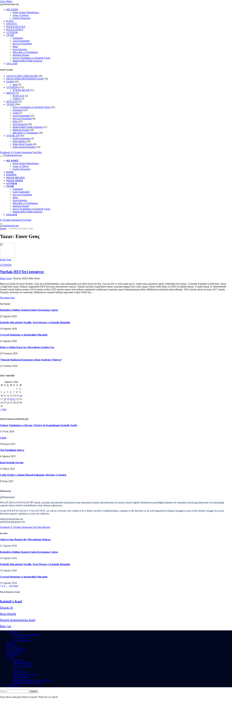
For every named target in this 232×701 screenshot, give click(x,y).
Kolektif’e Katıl (11, 601)
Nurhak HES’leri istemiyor (22, 272)
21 (14, 399)
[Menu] (1, 156)
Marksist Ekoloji (21, 55)
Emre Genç (5, 259)
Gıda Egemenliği (21, 40)
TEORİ (10, 35)
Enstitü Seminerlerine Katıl (17, 620)
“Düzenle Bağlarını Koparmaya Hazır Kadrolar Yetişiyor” (31, 359)
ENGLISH (11, 63)
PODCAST (18, 95)
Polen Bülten (19, 141)
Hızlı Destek (8, 613)
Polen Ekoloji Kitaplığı (24, 147)
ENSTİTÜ (11, 23)
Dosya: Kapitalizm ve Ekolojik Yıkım (31, 58)
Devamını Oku (7, 297)
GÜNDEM (12, 32)
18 (5, 399)
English (10, 81)
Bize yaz (5, 626)
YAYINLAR (12, 135)
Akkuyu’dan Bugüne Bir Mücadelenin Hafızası (25, 539)
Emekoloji (18, 38)
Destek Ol (6, 607)
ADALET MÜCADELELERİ (21, 76)
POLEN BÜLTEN (15, 26)
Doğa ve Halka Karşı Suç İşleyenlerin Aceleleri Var (27, 347)
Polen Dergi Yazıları (23, 144)
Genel (16, 113)
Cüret (3, 437)
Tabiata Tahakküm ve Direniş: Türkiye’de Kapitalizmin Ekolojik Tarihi (38, 425)
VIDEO (17, 98)
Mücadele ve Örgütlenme (25, 52)
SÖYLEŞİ (11, 101)
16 (20, 395)
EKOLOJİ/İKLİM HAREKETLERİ (24, 78)
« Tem (3, 409)
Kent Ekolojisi (20, 49)
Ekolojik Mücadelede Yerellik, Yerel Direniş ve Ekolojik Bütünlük (35, 322)
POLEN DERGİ (14, 29)
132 (11, 585)
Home (3, 228)
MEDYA (10, 93)
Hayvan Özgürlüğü (22, 43)
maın (15, 84)
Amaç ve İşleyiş (21, 15)
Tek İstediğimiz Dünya (12, 450)
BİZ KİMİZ (12, 9)
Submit (33, 691)
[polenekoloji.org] (12, 155)
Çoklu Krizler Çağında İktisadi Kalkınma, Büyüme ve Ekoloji (33, 475)
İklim (15, 46)
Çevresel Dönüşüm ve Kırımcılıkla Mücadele (24, 334)
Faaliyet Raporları (21, 18)
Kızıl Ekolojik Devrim (11, 462)
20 (11, 399)
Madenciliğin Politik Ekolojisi (27, 60)
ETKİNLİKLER (21, 90)
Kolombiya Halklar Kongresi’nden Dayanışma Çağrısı (29, 310)
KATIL (10, 21)
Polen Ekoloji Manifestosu (26, 12)
